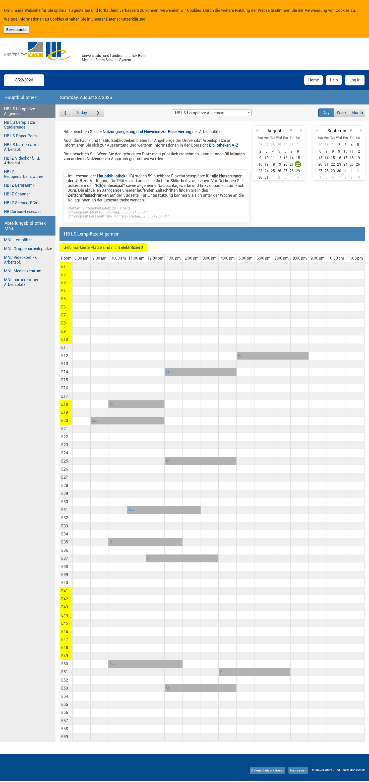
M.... (169, 371)
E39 (64, 574)
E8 (63, 323)
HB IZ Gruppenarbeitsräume (23, 174)
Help (334, 80)
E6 (63, 307)
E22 (64, 436)
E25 (64, 461)
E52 (64, 680)
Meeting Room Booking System (106, 60)
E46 (64, 631)
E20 (64, 420)
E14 (64, 372)
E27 (64, 477)
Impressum (298, 770)
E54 (64, 696)
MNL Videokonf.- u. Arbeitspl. (21, 260)
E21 (64, 428)
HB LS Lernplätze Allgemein (19, 111)
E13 (64, 363)
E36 (64, 550)
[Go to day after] (98, 112)
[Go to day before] (65, 112)
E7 (63, 315)
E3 (63, 282)
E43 (64, 607)
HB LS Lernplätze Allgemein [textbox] (199, 112)
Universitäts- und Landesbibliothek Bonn (114, 56)
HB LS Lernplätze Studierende (19, 125)
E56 (64, 712)
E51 (64, 671)
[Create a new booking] (81, 266)
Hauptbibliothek (111, 176)
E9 (63, 331)
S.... (112, 541)
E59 (64, 736)
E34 (64, 534)
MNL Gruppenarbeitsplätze (28, 248)
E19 (64, 412)
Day (326, 112)
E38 (64, 566)
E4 (63, 290)
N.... (112, 404)
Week (341, 112)
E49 (64, 655)
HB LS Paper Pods (20, 136)
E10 (64, 339)
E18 (64, 404)
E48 (64, 647)
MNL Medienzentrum (22, 271)
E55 (64, 704)
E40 (64, 582)
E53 (64, 688)
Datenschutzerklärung (125, 19)
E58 (64, 728)
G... (94, 420)
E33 (64, 526)
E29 (64, 493)
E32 (64, 517)
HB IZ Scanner (17, 194)
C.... (150, 558)
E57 (64, 720)
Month (357, 112)
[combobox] (212, 112)
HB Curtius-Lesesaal (22, 211)
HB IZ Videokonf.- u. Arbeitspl (22, 160)
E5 (63, 298)
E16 (64, 388)
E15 (64, 380)
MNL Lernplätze (18, 240)
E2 (63, 274)
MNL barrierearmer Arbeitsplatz (21, 282)
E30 (64, 501)
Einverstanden (16, 30)
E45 (64, 623)
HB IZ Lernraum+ (19, 185)
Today (81, 112)
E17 (64, 396)
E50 (64, 663)
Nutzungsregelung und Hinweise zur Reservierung (147, 131)
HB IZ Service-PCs (20, 202)
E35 (64, 542)
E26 (64, 469)
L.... (112, 663)
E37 (64, 558)
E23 (64, 444)
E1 (63, 266)
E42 (64, 599)
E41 (64, 591)
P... (239, 355)
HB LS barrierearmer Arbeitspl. (22, 147)
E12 (64, 355)
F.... (222, 671)
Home (313, 80)
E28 (64, 485)
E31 (64, 509)
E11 (64, 347)
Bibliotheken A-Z (223, 145)
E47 (64, 639)
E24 (64, 453)
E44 (64, 615)
